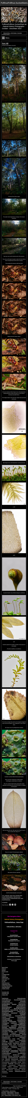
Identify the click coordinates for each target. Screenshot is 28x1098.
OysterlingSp (23, 1047)
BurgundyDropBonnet (7, 1011)
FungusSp (13, 1033)
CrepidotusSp (22, 1023)
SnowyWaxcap (14, 1060)
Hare (13, 1035)
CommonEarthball (6, 1018)
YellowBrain (11, 1071)
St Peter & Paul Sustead (7, 985)
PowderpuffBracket (14, 1050)
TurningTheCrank (14, 943)
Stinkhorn (24, 1062)
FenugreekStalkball (21, 1030)
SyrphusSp (10, 1063)
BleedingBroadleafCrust (20, 1008)
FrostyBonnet (5, 1033)
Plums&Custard (18, 895)
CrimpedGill (4, 1024)
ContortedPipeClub (21, 1020)
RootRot (4, 897)
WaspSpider (4, 1068)
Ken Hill (5, 43)
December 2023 (5, 992)
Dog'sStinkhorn (5, 1028)
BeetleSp (14, 1004)
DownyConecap (12, 1028)
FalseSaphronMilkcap (7, 1030)
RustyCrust (10, 1056)
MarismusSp (4, 1043)
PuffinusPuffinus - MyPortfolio (14, 926)
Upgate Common (5, 988)
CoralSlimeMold (12, 1021)
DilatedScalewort (22, 1027)
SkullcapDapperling (14, 1059)
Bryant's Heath (5, 971)
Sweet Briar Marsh (6, 987)
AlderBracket (5, 998)
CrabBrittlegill (14, 1023)
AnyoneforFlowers (14, 935)
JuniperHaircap (22, 1040)
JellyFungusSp (12, 1040)
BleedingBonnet (6, 1008)
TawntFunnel (23, 1063)
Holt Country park (5, 978)
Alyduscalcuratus (21, 998)
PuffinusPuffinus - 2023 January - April (13, 1095)
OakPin (14, 1044)
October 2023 (5, 994)
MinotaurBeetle (23, 1043)
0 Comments (4, 902)
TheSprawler (4, 1065)
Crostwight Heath (5, 974)
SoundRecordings (14, 947)
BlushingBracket (14, 1010)
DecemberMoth (22, 1025)
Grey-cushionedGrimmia (15, 1034)
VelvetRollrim (15, 1066)
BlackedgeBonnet (21, 1005)
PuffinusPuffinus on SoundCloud (14, 956)
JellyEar (3, 1040)
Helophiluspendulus (6, 1038)
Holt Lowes (4, 980)
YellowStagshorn (5, 1072)
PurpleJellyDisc (15, 1051)
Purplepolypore (23, 1051)
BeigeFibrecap (22, 1004)
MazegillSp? (10, 1043)
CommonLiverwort (6, 898)
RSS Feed (4, 1076)
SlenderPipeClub (23, 1059)
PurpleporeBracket (6, 1053)
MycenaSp (5, 1044)
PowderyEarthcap (22, 1050)
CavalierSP (23, 1014)
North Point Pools (5, 983)
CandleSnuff (22, 1013)
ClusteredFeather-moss (15, 898)
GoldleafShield (5, 1034)
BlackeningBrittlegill (7, 1007)
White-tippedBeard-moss (12, 1068)
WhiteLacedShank (22, 1068)
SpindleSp (19, 1062)
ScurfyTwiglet (4, 1057)
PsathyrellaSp (5, 1051)
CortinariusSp (5, 1023)
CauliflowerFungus (6, 1014)
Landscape (7, 895)
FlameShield (5, 1031)
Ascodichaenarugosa (7, 1002)
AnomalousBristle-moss (20, 999)
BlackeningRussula (21, 1007)
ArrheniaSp (23, 1001)
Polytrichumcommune (6, 1050)
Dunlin (24, 1028)
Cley (3, 973)
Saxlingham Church (6, 984)
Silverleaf (7, 1059)
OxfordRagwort (14, 1047)
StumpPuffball (4, 1063)
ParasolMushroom (6, 1048)
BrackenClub (22, 1010)
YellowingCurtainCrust (20, 1071)
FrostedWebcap (22, 1031)
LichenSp (23, 1041)
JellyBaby (23, 1038)
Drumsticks (19, 1028)
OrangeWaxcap (5, 1047)
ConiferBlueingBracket (7, 1020)
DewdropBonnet (12, 1027)
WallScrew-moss (23, 1066)
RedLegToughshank (6, 1054)
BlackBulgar (5, 1005)
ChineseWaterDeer (6, 1015)
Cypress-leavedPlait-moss (20, 1024)
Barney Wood (5, 967)
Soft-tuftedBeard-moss (22, 1060)
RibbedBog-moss (16, 1054)
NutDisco (10, 1044)
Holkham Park (5, 977)
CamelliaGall (14, 1013)
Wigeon (3, 1069)
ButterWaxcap (5, 1013)
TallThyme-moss (16, 897)
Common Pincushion (8, 1017)
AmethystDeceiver (6, 999)
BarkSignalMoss (9, 897)
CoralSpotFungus (22, 1021)
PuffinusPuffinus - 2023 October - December (12, 33)
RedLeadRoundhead (22, 1053)
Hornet (11, 895)
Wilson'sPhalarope (9, 1069)
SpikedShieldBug (13, 1062)
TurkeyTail (4, 1066)
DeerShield (4, 1027)
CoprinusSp (4, 1021)
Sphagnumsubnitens (5, 1062)
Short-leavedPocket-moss (13, 1057)
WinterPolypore (17, 1069)
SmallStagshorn (7, 1060)
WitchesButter (4, 1071)
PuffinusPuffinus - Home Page (14, 922)
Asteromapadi (22, 1002)
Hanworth (4, 975)
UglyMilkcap (9, 1066)
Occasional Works (14, 952)
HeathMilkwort (23, 1037)
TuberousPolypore (12, 1065)
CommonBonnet (21, 1017)
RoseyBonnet (4, 1056)
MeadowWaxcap (16, 1043)
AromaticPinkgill (6, 1001)
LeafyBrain (11, 1041)
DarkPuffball (14, 1025)
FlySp (16, 1031)
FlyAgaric (11, 1031)
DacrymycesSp (5, 1025)
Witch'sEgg (24, 1069)
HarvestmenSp (19, 1035)
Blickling (4, 970)
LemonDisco (17, 1041)
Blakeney (4, 968)
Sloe (14, 895)
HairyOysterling (8, 1035)
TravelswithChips (14, 939)
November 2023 (5, 993)
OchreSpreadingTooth (21, 1044)
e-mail (15, 960)
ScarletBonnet (23, 1056)
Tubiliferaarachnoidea (22, 1065)
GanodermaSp (22, 1033)
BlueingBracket (5, 1010)
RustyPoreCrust (16, 1056)
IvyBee (18, 1038)
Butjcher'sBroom (22, 1011)
